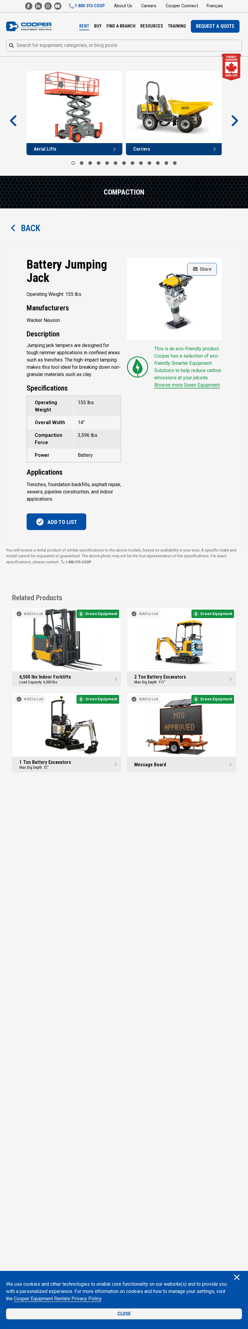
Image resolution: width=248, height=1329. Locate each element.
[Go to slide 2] (81, 163)
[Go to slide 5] (107, 163)
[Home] (28, 26)
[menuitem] (84, 26)
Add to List (61, 522)
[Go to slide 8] (132, 163)
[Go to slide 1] (73, 163)
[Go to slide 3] (90, 163)
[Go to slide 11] (158, 163)
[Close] (236, 1277)
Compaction (124, 192)
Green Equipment (101, 613)
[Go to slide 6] (115, 163)
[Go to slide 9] (141, 163)
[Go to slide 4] (98, 163)
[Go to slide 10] (149, 163)
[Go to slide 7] (124, 163)
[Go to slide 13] (175, 163)
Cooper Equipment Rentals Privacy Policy (57, 1298)
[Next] (234, 121)
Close (124, 1314)
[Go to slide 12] (166, 163)
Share (205, 269)
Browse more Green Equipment (187, 385)
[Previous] (13, 121)
